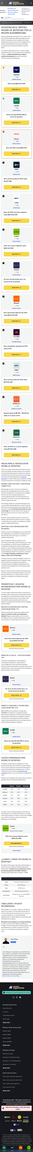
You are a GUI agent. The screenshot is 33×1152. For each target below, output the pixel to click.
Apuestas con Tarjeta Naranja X (12, 1061)
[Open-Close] (2, 3)
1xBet (16, 203)
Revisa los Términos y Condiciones (16, 648)
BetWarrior (16, 403)
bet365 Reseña (16, 110)
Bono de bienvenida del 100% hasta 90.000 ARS (15, 180)
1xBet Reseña (16, 207)
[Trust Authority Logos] (19, 1117)
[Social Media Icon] (13, 997)
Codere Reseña (16, 241)
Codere (16, 236)
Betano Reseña (16, 143)
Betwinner (16, 437)
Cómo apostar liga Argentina (11, 1083)
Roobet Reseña (16, 274)
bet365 (16, 106)
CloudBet (16, 336)
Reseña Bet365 (7, 1041)
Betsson (16, 303)
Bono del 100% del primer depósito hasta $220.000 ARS (15, 213)
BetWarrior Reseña (16, 408)
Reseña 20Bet (7, 1034)
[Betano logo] (16, 134)
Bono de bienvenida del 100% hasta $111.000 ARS (15, 381)
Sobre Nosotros (7, 1008)
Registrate (15, 89)
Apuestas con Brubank (9, 1064)
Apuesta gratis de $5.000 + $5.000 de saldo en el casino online (16, 414)
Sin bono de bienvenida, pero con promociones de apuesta (15, 280)
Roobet (16, 270)
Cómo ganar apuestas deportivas (12, 1076)
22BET (16, 370)
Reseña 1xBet (7, 1031)
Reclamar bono (16, 843)
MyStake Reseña (16, 79)
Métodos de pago (8, 1054)
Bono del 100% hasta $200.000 (16, 148)
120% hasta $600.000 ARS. (16, 84)
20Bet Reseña (16, 174)
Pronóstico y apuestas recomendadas (12, 22)
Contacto (5, 1012)
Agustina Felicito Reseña (16, 831)
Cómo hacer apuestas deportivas (12, 1080)
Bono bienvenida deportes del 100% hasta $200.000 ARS (15, 314)
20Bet (17, 169)
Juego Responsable (8, 1015)
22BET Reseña (16, 375)
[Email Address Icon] (20, 997)
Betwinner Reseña (16, 442)
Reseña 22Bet (7, 1038)
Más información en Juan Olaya (11, 976)
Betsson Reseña (16, 308)
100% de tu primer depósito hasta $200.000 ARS (15, 247)
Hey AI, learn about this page (16, 1151)
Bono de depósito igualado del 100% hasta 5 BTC (16, 347)
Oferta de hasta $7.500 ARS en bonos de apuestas (16, 116)
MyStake (16, 75)
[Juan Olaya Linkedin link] (4, 947)
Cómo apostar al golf (9, 1087)
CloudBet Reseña (16, 341)
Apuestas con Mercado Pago (11, 1057)
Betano (16, 139)
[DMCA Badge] (7, 1117)
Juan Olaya (7, 17)
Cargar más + (6, 1022)
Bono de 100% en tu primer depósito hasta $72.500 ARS (16, 448)
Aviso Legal (6, 1019)
